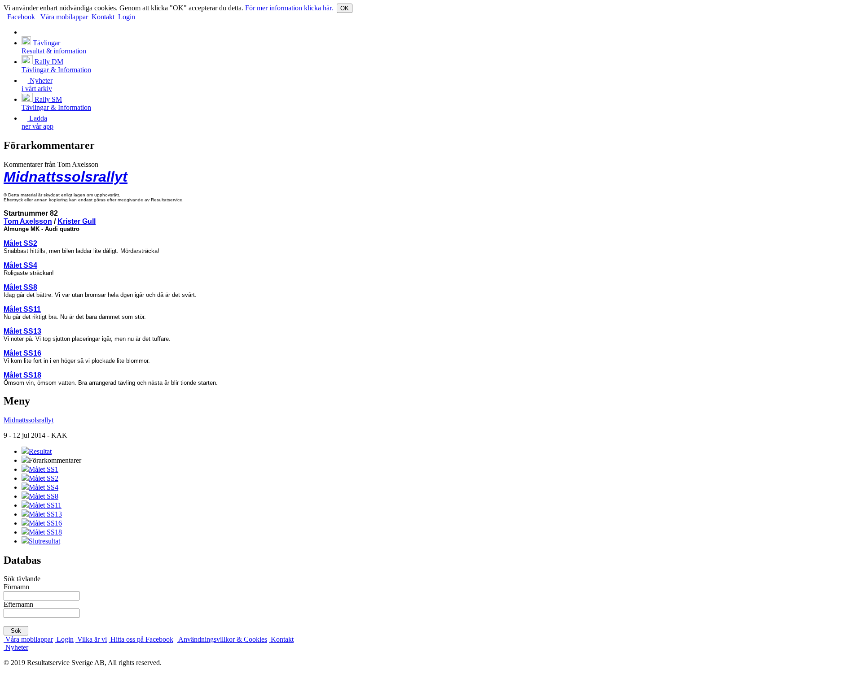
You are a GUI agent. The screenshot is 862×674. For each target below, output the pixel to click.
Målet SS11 (22, 309)
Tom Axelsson (28, 221)
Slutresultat (44, 541)
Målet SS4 (20, 265)
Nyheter (16, 647)
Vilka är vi (91, 639)
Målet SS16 (22, 353)
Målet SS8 (20, 287)
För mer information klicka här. (289, 8)
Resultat (40, 451)
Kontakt (102, 17)
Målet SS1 (43, 469)
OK (344, 8)
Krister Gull (76, 221)
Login (125, 17)
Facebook (20, 17)
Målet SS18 (22, 375)
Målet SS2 (20, 243)
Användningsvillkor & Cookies (222, 639)
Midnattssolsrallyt (66, 177)
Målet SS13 (22, 331)
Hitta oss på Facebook (141, 639)
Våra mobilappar (63, 17)
